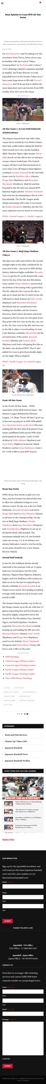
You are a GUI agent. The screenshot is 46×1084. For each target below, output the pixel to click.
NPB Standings (12, 656)
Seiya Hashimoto (27, 448)
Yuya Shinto (8, 444)
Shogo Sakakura (22, 283)
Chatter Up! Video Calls (16, 741)
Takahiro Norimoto (34, 191)
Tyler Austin (36, 299)
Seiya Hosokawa (25, 525)
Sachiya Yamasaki (20, 172)
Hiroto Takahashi (31, 641)
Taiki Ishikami (20, 440)
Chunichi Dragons (29, 692)
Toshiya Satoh (29, 340)
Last (3, 910)
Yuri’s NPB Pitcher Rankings (18, 678)
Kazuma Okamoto (26, 513)
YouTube (23, 65)
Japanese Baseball (13, 748)
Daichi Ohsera (23, 645)
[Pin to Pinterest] (25, 714)
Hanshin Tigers (9, 696)
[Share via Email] (27, 714)
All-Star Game (19, 688)
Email (8, 882)
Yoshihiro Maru (23, 176)
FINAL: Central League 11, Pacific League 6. (22, 216)
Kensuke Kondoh (21, 510)
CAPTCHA (6, 1059)
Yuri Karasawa (12, 53)
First (4, 901)
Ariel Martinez (13, 529)
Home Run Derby (9, 700)
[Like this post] (19, 714)
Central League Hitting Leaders (20, 661)
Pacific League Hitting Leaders (19, 669)
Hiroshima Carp (24, 696)
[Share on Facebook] (21, 714)
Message (9, 1019)
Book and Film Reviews (16, 735)
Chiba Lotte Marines (11, 692)
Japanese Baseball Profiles (17, 760)
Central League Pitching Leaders (20, 665)
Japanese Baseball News (16, 754)
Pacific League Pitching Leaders (20, 674)
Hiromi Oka (31, 333)
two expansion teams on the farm (18, 425)
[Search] (43, 3)
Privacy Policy (35, 1078)
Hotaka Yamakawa (13, 207)
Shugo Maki (7, 180)
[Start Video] (23, 110)
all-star (7, 688)
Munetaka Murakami (26, 302)
